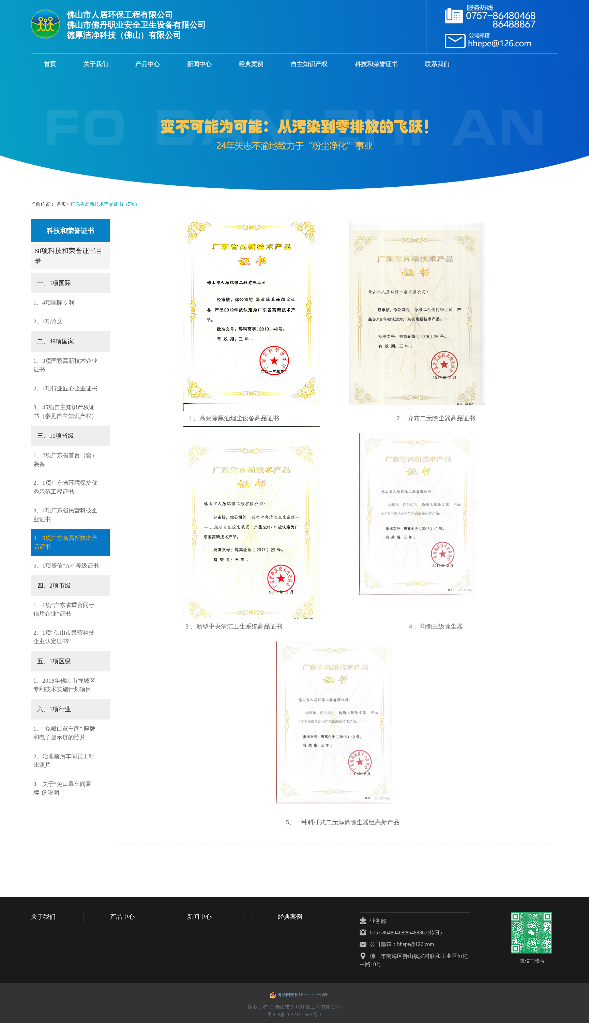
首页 (63, 204)
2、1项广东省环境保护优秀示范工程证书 (65, 487)
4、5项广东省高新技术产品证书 (65, 542)
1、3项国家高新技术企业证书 (65, 365)
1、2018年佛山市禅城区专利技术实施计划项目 (64, 685)
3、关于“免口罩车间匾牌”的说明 (62, 788)
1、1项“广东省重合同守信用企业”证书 (63, 609)
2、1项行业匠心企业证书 (65, 388)
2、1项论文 (48, 321)
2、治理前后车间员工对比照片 (63, 761)
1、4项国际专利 (53, 302)
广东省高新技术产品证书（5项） (105, 204)
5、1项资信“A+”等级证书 (66, 565)
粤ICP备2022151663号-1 (294, 1014)
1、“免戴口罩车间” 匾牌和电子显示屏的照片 (64, 733)
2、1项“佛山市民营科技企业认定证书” (63, 637)
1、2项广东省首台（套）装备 (65, 459)
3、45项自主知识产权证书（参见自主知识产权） (65, 411)
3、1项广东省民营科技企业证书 (65, 515)
